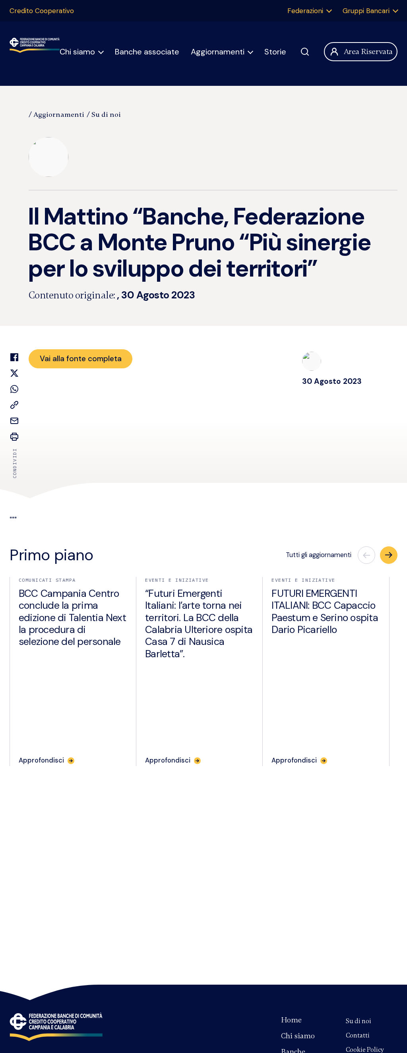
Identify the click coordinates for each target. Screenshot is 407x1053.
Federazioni (305, 10)
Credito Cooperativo (42, 10)
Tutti (318, 555)
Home (291, 1020)
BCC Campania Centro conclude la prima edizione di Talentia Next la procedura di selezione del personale (72, 617)
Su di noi (106, 114)
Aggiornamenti (217, 51)
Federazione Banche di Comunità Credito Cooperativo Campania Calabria (35, 51)
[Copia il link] (14, 405)
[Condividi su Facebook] (14, 357)
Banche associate (147, 51)
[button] (388, 555)
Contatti (358, 1035)
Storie (275, 51)
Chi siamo (77, 51)
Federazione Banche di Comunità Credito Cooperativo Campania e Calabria (56, 1026)
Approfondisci (41, 760)
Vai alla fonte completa (81, 359)
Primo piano (51, 555)
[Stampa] (14, 436)
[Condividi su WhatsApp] (14, 389)
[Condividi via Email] (14, 421)
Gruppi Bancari (366, 10)
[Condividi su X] (14, 373)
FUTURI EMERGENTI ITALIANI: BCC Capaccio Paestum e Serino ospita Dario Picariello (324, 611)
